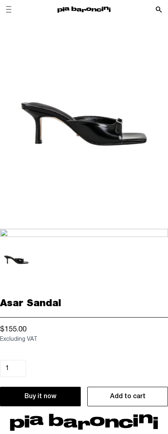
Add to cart (128, 396)
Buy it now (40, 396)
